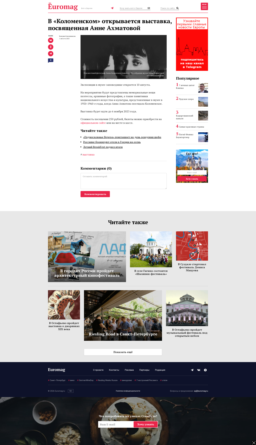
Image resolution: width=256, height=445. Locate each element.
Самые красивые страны (191, 126)
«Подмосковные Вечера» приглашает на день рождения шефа (122, 137)
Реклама (129, 370)
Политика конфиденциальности (128, 391)
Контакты (114, 370)
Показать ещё (123, 352)
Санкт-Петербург (57, 380)
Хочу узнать (192, 178)
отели (163, 380)
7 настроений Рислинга (146, 380)
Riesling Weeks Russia (106, 380)
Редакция (160, 370)
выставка (88, 154)
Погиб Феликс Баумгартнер (184, 136)
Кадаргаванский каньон (184, 117)
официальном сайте (93, 123)
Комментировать (95, 194)
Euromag (63, 6)
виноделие (126, 380)
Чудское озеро (186, 99)
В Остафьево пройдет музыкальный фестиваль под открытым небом (187, 333)
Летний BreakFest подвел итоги (103, 147)
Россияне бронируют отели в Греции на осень (112, 142)
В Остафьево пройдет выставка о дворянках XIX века (64, 326)
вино (71, 380)
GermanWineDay (85, 380)
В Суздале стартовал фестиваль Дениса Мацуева (192, 267)
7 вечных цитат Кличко (185, 86)
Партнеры (144, 370)
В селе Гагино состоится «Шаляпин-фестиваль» (151, 272)
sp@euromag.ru (201, 391)
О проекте (98, 370)
